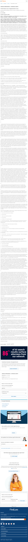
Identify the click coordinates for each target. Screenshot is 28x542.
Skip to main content (14, 0)
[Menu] (1, 1)
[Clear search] (25, 393)
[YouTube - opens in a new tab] (4, 524)
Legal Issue (3, 388)
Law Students (4, 406)
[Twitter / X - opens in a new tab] (6, 524)
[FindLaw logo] (4, 1)
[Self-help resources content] (26, 531)
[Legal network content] (26, 536)
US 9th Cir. (8, 3)
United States (4, 3)
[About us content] (26, 526)
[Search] (26, 1)
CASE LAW (1, 3)
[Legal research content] (26, 533)
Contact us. (5, 514)
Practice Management (5, 403)
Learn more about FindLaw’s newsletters (5, 448)
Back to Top (14, 506)
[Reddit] (11, 524)
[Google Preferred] (14, 524)
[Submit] (26, 445)
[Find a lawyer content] (26, 529)
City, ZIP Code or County (5, 391)
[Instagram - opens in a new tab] (9, 524)
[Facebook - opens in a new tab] (1, 524)
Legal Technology (5, 405)
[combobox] (14, 390)
